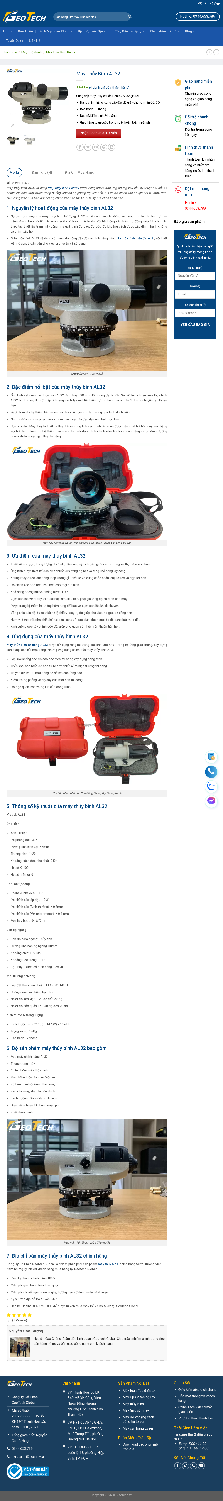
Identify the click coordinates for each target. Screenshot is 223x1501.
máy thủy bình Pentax (63, 188)
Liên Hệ (34, 41)
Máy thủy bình (133, 1404)
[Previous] (13, 100)
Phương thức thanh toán (196, 1418)
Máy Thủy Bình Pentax (61, 52)
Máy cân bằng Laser (138, 1428)
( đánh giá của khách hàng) (109, 88)
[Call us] (193, 1465)
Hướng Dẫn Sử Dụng (127, 31)
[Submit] (130, 16)
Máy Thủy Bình (31, 52)
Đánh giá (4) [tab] (42, 172)
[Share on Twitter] (87, 147)
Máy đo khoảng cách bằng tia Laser (138, 1419)
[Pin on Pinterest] (103, 147)
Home (7, 31)
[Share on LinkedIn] (111, 147)
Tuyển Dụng (14, 41)
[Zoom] (12, 126)
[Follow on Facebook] (177, 1465)
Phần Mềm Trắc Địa (164, 31)
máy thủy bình (108, 1264)
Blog (188, 31)
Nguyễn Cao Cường (26, 1331)
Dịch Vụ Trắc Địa (90, 31)
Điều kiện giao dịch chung (197, 1389)
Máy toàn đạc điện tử (139, 1391)
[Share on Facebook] (80, 147)
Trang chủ (10, 52)
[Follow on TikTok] (185, 1465)
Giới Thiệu (25, 31)
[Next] (63, 100)
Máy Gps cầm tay (136, 1410)
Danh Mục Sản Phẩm (54, 31)
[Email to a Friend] (95, 147)
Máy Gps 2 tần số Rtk (139, 1397)
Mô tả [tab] (14, 172)
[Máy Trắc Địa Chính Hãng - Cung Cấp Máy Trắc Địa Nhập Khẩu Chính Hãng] (25, 16)
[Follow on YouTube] (201, 1465)
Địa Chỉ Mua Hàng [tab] (79, 172)
